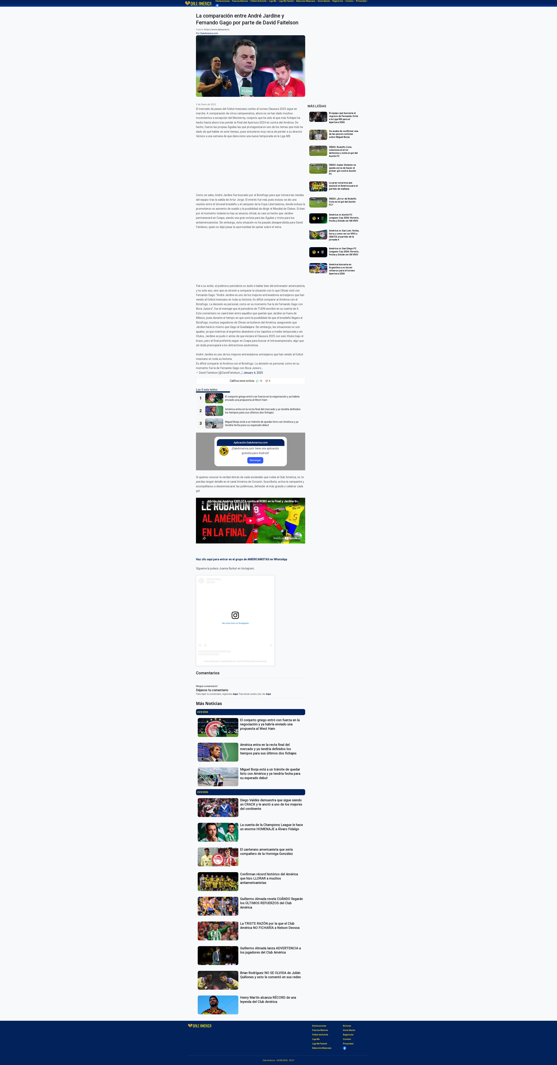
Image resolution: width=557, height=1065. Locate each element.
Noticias (347, 1026)
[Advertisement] (250, 163)
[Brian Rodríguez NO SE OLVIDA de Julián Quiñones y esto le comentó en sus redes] (219, 980)
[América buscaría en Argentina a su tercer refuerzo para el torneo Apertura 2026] (319, 268)
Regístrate (348, 1035)
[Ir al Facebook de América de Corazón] (217, 5)
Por (207, 33)
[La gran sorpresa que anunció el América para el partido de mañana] (319, 186)
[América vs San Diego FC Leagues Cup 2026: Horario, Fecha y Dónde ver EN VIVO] (319, 252)
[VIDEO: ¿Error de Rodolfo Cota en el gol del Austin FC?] (319, 202)
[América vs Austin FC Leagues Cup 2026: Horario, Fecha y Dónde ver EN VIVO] (319, 218)
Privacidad (348, 1044)
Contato (347, 1039)
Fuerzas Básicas (320, 1030)
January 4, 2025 (253, 372)
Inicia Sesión (349, 1030)
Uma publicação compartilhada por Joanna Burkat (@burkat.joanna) (235, 661)
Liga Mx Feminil (319, 1044)
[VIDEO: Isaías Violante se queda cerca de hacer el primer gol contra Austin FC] (319, 169)
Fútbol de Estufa (320, 1035)
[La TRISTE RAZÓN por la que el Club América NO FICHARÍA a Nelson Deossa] (219, 930)
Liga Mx (316, 1039)
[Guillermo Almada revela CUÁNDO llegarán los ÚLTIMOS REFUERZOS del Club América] (219, 906)
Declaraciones (319, 1026)
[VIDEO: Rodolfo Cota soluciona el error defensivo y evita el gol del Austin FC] (319, 151)
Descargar (255, 460)
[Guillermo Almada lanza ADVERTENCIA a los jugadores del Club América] (219, 955)
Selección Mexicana (321, 1048)
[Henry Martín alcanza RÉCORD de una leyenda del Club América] (219, 1004)
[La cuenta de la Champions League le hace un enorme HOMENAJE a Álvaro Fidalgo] (219, 832)
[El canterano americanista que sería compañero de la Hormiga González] (219, 856)
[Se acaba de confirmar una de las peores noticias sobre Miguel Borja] (319, 135)
